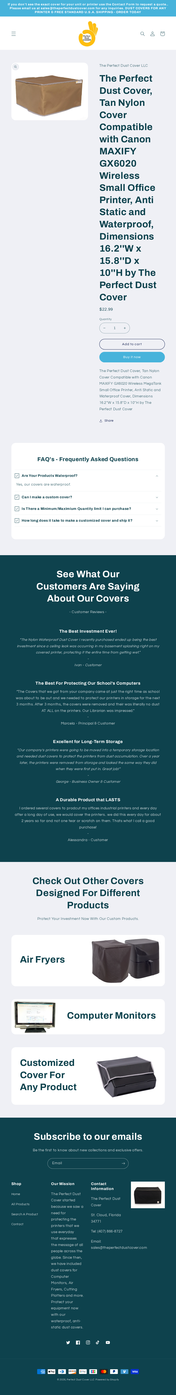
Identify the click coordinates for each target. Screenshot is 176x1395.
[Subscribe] (123, 1163)
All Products (20, 1204)
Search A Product (24, 1214)
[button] (13, 34)
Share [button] (109, 420)
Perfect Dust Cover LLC (81, 1379)
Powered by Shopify (107, 1379)
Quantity (105, 319)
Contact (17, 1224)
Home (15, 1194)
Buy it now (132, 357)
